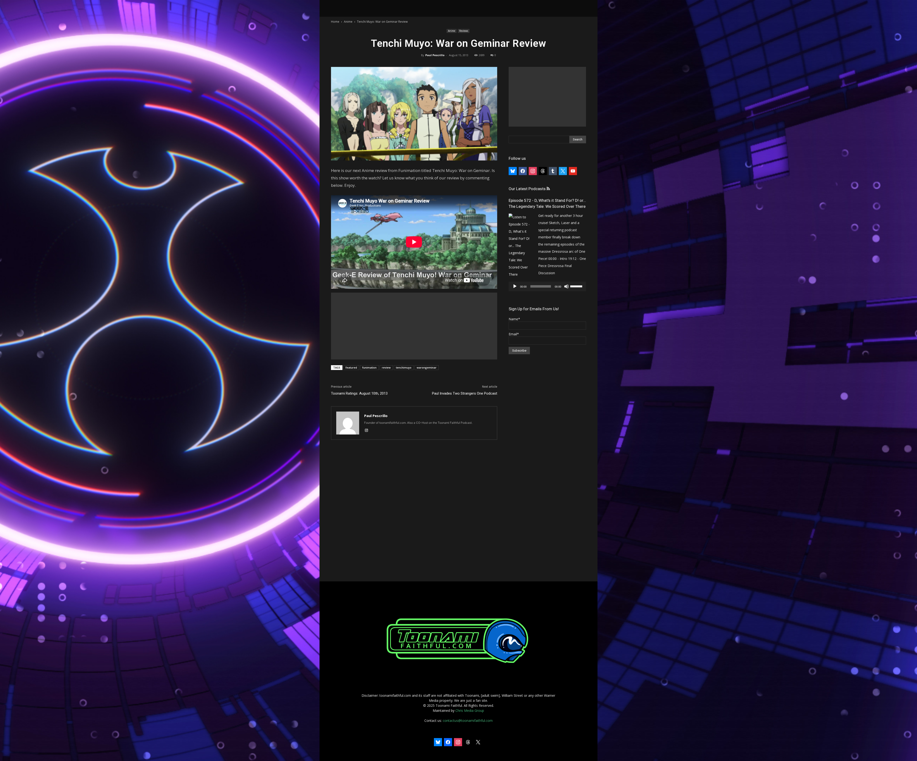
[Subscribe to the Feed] (548, 189)
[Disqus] (414, 511)
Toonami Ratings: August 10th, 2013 (359, 393)
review (386, 367)
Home (335, 22)
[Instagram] (368, 431)
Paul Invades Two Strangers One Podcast (464, 393)
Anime (348, 22)
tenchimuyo (403, 367)
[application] (547, 286)
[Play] (514, 286)
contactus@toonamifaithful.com (468, 720)
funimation (369, 367)
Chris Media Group (469, 710)
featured (351, 367)
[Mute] (566, 286)
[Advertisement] (414, 326)
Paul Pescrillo (434, 55)
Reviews (463, 30)
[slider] (577, 286)
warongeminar (427, 367)
